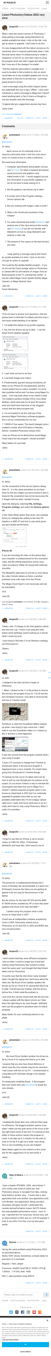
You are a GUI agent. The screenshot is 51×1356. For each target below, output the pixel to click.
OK (25, 1344)
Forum (5, 9)
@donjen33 (7, 142)
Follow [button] (20, 118)
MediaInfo (40, 222)
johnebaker (15, 135)
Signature (8, 118)
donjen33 (14, 26)
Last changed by (11, 114)
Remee (13, 1242)
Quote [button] (38, 118)
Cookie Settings (25, 1351)
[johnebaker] (4, 135)
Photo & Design (18, 9)
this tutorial (16, 228)
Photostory (33, 9)
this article (30, 1085)
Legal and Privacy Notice (10, 1340)
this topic (15, 170)
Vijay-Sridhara (16, 1175)
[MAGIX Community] (10, 2)
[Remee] (4, 1243)
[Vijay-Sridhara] (4, 1176)
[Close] (47, 1320)
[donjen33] (4, 27)
